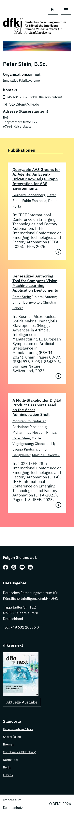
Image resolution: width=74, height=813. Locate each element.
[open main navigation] (66, 10)
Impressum (12, 800)
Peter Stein (21, 297)
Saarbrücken (12, 737)
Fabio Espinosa (34, 200)
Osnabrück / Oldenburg (19, 752)
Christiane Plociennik (29, 426)
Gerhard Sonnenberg (29, 195)
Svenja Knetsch (24, 449)
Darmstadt (10, 760)
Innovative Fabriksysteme (21, 80)
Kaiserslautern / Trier (18, 729)
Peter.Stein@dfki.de (23, 104)
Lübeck (8, 775)
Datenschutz (13, 807)
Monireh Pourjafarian (29, 421)
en (53, 9)
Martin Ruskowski (46, 455)
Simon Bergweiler (26, 302)
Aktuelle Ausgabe (21, 702)
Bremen (8, 744)
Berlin (7, 767)
